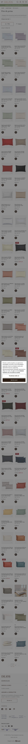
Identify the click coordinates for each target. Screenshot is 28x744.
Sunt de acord (14, 380)
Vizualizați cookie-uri (14, 375)
